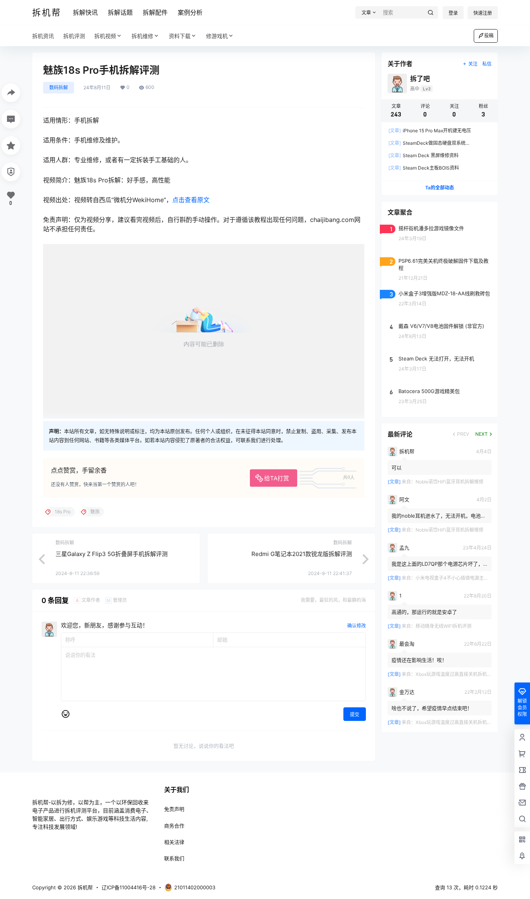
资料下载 (180, 36)
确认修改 (356, 626)
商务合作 (174, 826)
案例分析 (190, 12)
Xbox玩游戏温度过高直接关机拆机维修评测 (461, 674)
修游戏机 (217, 36)
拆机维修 (142, 36)
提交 (354, 714)
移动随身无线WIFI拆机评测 (443, 626)
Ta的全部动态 (439, 188)
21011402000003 (194, 887)
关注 (473, 64)
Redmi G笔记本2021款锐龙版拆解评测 (301, 554)
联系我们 (174, 858)
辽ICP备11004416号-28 (129, 887)
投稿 (489, 35)
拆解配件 (155, 12)
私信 (487, 64)
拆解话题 (120, 12)
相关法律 (174, 842)
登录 (453, 13)
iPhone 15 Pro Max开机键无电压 (429, 130)
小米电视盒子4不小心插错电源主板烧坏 (457, 578)
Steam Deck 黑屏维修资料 (423, 155)
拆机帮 (84, 887)
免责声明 (174, 809)
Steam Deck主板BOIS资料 (423, 168)
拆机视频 (105, 36)
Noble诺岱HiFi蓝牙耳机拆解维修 (449, 482)
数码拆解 (58, 87)
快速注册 (482, 13)
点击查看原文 (191, 200)
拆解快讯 (85, 12)
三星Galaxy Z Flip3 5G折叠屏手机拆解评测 (111, 554)
